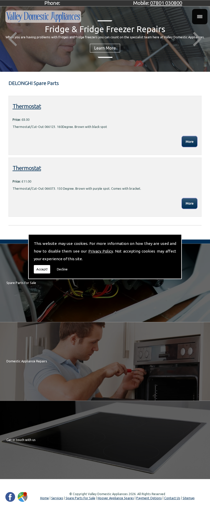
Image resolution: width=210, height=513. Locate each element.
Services (57, 498)
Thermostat (27, 106)
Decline (62, 269)
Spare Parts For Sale (80, 498)
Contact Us (172, 498)
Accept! (42, 269)
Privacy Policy (100, 251)
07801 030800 (166, 3)
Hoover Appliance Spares (116, 498)
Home (44, 498)
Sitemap (189, 498)
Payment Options (149, 498)
